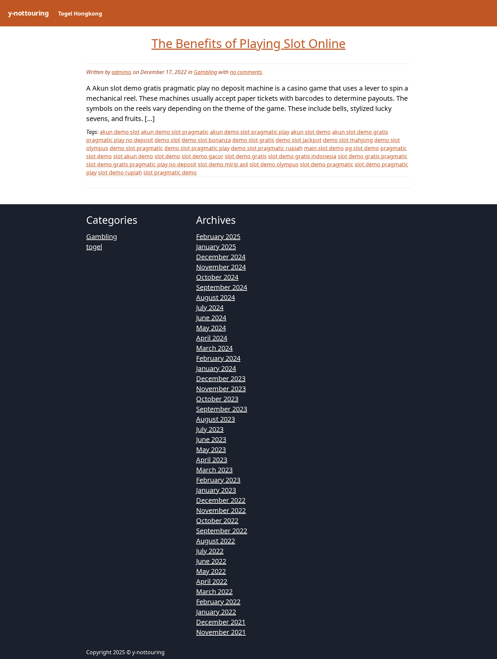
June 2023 (211, 439)
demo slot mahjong (348, 140)
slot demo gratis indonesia (302, 156)
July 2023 (209, 429)
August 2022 (215, 540)
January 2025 (216, 246)
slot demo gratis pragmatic (372, 156)
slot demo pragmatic (326, 164)
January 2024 (216, 368)
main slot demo (324, 148)
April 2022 (211, 581)
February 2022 (218, 601)
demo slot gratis (253, 140)
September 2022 (221, 530)
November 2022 (221, 510)
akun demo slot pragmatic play (249, 132)
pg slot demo (362, 148)
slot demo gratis (246, 156)
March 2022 (214, 591)
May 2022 (211, 571)
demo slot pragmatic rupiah (267, 148)
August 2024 (215, 297)
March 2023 (214, 469)
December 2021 (220, 622)
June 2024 (211, 317)
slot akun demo (133, 156)
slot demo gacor (202, 156)
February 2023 (218, 480)
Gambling (205, 72)
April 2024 (211, 338)
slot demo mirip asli (223, 164)
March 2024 (214, 348)
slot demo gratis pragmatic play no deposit (141, 164)
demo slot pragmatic (136, 148)
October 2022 (217, 520)
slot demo (167, 156)
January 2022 (216, 611)
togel (94, 246)
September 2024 (221, 287)
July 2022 (209, 551)
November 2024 (221, 267)
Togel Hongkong (80, 13)
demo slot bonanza (206, 140)
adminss (122, 72)
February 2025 (218, 236)
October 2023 (217, 398)
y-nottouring (28, 13)
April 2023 (211, 459)
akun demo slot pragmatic (175, 132)
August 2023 (215, 419)
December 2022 (220, 500)
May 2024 (211, 327)
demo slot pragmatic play (197, 148)
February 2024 (218, 358)
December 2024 (220, 256)
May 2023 (211, 449)
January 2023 (216, 490)
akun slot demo (311, 132)
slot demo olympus (274, 164)
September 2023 (221, 409)
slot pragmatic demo (170, 172)
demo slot (167, 140)
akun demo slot (120, 132)
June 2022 (211, 561)
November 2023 (221, 388)
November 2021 (221, 632)
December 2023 (220, 378)
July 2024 (209, 307)
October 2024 (217, 277)
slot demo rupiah (120, 172)
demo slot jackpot (299, 140)
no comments (246, 72)
